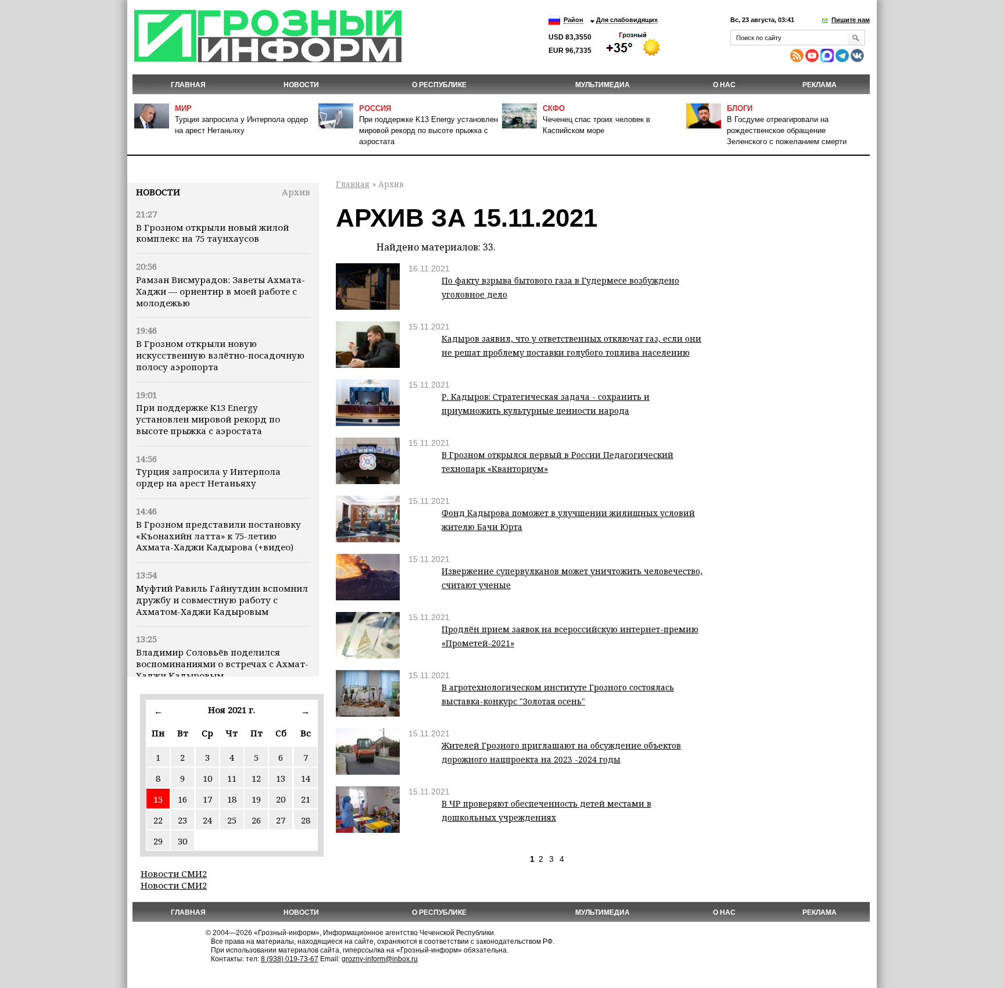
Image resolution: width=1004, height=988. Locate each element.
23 (182, 820)
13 (280, 778)
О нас (724, 85)
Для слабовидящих (627, 19)
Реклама (819, 85)
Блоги (739, 108)
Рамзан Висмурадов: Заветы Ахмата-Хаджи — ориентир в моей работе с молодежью (220, 291)
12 (256, 778)
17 (207, 799)
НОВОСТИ (301, 85)
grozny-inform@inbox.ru (380, 959)
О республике (439, 85)
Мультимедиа (602, 85)
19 (256, 799)
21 (305, 799)
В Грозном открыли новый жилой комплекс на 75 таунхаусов (212, 233)
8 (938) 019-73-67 (289, 959)
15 (158, 799)
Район (573, 19)
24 (207, 820)
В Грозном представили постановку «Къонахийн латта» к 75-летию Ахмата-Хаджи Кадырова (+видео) (218, 535)
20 (280, 799)
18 (231, 799)
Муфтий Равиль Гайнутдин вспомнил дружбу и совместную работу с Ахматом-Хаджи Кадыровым (222, 599)
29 (158, 841)
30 (182, 841)
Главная (188, 85)
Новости (158, 192)
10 (207, 778)
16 (182, 799)
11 (231, 778)
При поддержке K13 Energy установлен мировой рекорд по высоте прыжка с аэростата (428, 130)
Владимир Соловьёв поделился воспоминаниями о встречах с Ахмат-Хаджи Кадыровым (222, 663)
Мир (183, 108)
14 (305, 778)
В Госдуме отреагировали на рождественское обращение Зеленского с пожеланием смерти (787, 130)
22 (158, 820)
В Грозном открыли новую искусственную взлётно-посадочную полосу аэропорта (220, 355)
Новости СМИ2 (174, 873)
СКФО (554, 108)
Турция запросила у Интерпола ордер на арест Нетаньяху (208, 477)
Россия (375, 108)
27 (280, 820)
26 (256, 820)
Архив (296, 192)
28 (305, 820)
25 (231, 820)
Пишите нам (850, 19)
